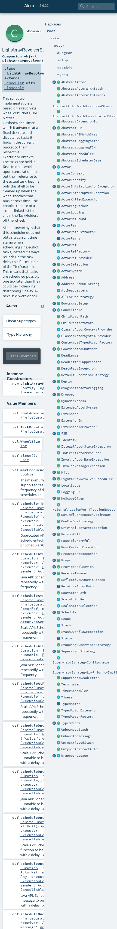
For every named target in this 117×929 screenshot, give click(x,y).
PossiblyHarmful (75, 541)
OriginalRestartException (84, 528)
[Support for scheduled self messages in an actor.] (59, 691)
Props (66, 560)
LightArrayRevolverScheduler (87, 479)
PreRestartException (79, 554)
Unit (24, 460)
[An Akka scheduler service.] (59, 154)
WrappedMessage (74, 756)
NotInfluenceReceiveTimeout (86, 515)
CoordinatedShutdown (79, 349)
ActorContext (72, 173)
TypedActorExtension (79, 710)
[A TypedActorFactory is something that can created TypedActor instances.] (59, 717)
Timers (67, 697)
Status (67, 638)
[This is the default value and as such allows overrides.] (59, 499)
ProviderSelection (77, 567)
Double (26, 474)
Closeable (14, 87)
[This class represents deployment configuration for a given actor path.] (59, 382)
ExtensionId (71, 420)
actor (40, 30)
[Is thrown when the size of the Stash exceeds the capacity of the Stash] (59, 632)
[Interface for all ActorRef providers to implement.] (59, 258)
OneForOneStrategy (77, 521)
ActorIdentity (73, 180)
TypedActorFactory (77, 716)
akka (31, 30)
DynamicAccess (73, 401)
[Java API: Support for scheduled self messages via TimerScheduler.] (59, 95)
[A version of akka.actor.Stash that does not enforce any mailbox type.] (59, 743)
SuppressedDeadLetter (80, 678)
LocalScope (70, 485)
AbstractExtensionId (79, 121)
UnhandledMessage (76, 736)
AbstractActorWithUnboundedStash (82, 106)
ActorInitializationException (88, 186)
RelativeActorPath (77, 586)
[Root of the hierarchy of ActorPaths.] (59, 593)
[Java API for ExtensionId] (59, 121)
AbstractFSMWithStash (80, 134)
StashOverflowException (82, 632)
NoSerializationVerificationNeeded (84, 510)
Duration (29, 558)
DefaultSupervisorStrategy (85, 375)
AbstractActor (73, 82)
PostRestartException (80, 547)
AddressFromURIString (80, 284)
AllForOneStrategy (77, 297)
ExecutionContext (37, 525)
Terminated (70, 684)
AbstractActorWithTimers (83, 95)
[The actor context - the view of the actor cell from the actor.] (59, 173)
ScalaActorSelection (79, 606)
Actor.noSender (35, 621)
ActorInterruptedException (85, 193)
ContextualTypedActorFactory (87, 342)
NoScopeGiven (72, 498)
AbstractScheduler (77, 154)
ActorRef (68, 245)
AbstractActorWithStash (82, 88)
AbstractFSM (71, 128)
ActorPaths (70, 238)
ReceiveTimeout (74, 573)
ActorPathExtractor (78, 232)
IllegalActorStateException (86, 446)
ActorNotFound (73, 219)
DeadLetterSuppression (81, 362)
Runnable (29, 516)
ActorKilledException (80, 199)
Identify (68, 440)
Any (23, 876)
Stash (66, 625)
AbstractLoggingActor (80, 141)
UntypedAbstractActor (80, 749)
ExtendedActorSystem (79, 407)
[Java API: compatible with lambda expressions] (54, 82)
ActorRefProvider (76, 258)
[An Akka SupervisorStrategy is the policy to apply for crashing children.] (59, 651)
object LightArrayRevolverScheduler (31, 58)
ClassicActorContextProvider (87, 329)
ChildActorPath (74, 316)
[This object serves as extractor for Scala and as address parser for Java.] (59, 284)
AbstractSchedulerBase (81, 160)
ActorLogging (72, 212)
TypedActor (70, 704)
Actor (66, 167)
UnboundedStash (74, 729)
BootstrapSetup (74, 303)
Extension (69, 414)
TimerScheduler (74, 691)
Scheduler (69, 612)
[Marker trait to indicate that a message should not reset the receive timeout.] (59, 515)
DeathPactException (78, 368)
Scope (66, 619)
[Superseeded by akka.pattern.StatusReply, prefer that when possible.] (59, 638)
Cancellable (71, 310)
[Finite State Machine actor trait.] (59, 434)
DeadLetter (70, 355)
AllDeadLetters (74, 290)
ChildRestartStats (77, 323)
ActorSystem (71, 271)
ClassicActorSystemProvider (86, 336)
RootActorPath (73, 593)
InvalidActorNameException (85, 459)
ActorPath (69, 225)
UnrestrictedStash (77, 743)
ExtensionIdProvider (79, 427)
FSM (64, 433)
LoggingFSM (70, 492)
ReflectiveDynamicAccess (83, 580)
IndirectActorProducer (81, 453)
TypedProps (70, 723)
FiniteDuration (35, 417)
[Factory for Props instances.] (54, 560)
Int (23, 446)
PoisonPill (70, 534)
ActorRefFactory (75, 251)
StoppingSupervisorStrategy (86, 645)
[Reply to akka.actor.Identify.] (59, 180)
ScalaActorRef (73, 599)
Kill (65, 472)
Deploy (67, 381)
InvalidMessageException (83, 466)
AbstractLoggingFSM (78, 147)
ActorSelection (74, 264)
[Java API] (59, 239)
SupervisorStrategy (78, 651)
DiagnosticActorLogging (82, 388)
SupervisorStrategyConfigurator (81, 662)
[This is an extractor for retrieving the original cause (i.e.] (59, 528)
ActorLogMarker (74, 206)
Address (68, 277)
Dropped (68, 394)
